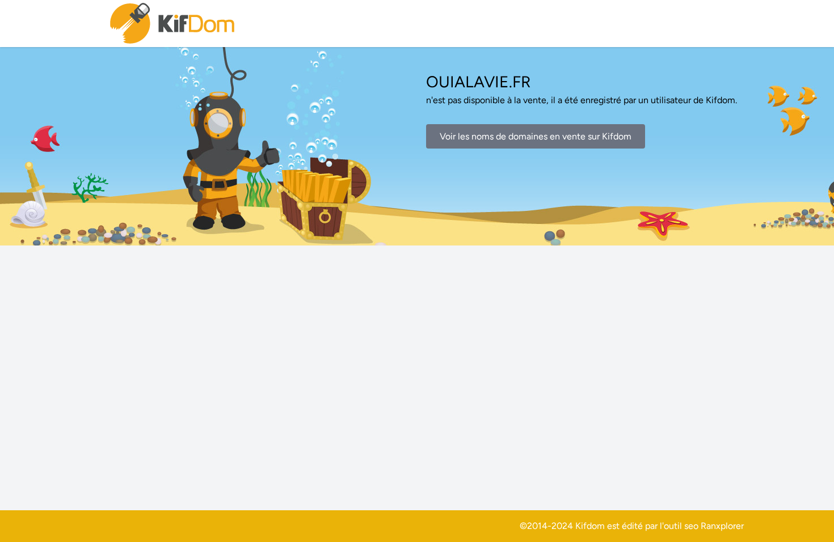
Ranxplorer (722, 525)
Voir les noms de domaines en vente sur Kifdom (535, 136)
